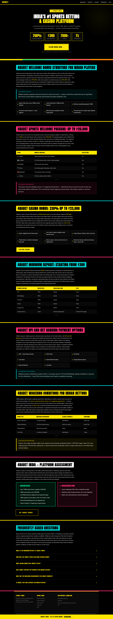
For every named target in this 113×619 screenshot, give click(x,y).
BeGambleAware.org (63, 598)
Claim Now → (68, 617)
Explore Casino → (25, 249)
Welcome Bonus (41, 598)
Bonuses (83, 2)
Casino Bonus (40, 603)
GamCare (60, 600)
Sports (90, 2)
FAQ (110, 2)
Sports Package (40, 600)
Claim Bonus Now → (56, 47)
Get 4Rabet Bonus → (27, 512)
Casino (96, 2)
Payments (104, 2)
